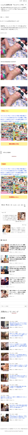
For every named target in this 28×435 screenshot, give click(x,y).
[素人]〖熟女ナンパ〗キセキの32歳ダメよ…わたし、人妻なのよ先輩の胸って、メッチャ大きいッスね (18, 292)
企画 (22, 204)
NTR (11, 204)
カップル (14, 204)
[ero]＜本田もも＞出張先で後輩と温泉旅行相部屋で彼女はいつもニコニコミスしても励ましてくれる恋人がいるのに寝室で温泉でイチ (18, 406)
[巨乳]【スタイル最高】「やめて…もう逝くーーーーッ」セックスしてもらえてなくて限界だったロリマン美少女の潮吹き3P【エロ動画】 (18, 334)
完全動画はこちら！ (14, 197)
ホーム (3, 17)
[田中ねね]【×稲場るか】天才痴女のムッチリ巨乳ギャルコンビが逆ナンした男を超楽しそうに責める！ (18, 366)
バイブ (19, 204)
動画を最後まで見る (14, 143)
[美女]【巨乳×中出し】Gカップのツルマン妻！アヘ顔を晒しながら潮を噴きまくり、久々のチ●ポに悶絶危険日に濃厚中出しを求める (18, 324)
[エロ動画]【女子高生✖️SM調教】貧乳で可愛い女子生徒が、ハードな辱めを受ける (18, 387)
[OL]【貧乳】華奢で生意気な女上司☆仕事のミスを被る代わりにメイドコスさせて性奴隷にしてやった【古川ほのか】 (18, 377)
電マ (25, 206)
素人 (24, 204)
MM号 (8, 17)
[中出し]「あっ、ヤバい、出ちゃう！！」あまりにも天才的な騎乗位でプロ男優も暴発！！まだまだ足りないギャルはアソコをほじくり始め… (18, 417)
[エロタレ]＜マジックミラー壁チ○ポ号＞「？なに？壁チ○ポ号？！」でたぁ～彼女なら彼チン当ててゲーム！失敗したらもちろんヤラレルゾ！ (18, 281)
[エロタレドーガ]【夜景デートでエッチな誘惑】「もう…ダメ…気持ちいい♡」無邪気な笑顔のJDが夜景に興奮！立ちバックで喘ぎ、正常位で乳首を (18, 346)
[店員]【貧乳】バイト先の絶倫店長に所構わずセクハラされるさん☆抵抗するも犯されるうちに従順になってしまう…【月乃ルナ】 (18, 355)
